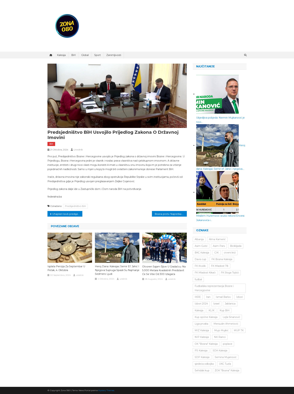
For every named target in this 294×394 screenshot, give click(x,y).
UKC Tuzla (225, 363)
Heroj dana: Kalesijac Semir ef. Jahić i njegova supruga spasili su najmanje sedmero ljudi (117, 270)
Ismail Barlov (223, 296)
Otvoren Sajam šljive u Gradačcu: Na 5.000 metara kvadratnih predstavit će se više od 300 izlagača (164, 270)
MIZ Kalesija (202, 330)
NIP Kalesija (202, 337)
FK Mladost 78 (219, 265)
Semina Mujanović (225, 357)
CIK (216, 252)
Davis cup (200, 259)
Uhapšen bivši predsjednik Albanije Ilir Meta (67, 214)
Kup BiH (225, 310)
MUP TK (239, 330)
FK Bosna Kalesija (221, 259)
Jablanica (230, 303)
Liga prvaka (201, 323)
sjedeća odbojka (204, 363)
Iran (208, 296)
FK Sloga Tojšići (230, 272)
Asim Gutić (201, 245)
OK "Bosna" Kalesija (206, 343)
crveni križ (230, 252)
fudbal (198, 279)
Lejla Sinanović (231, 317)
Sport (97, 55)
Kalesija (61, 55)
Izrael (216, 303)
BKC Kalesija (202, 252)
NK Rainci (220, 337)
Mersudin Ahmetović (226, 323)
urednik (78, 149)
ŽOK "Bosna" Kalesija (227, 370)
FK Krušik (200, 265)
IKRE (198, 296)
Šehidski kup (202, 370)
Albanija (199, 239)
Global (85, 55)
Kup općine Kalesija (206, 317)
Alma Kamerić (217, 239)
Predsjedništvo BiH (75, 206)
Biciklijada (235, 245)
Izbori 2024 (201, 303)
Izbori (239, 296)
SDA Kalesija (220, 350)
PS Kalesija (201, 350)
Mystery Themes (106, 390)
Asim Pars (219, 245)
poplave (227, 343)
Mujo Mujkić (221, 330)
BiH (73, 55)
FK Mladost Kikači (205, 272)
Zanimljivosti (113, 55)
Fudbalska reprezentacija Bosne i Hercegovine (214, 288)
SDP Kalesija (202, 357)
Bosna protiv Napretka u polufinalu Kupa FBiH (171, 214)
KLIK (211, 310)
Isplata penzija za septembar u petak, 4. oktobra (66, 268)
